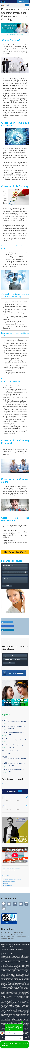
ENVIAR (7, 585)
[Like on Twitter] (14, 800)
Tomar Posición (5, 872)
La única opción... (6, 877)
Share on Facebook (9, 626)
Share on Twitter (8, 622)
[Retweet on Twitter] (10, 800)
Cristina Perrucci (5, 784)
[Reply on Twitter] (7, 800)
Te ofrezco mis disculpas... (7, 885)
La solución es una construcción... (9, 881)
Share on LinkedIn (8, 630)
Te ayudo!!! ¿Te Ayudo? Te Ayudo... (9, 870)
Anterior (4, 829)
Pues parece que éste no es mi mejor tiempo (11, 868)
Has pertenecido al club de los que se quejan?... (12, 879)
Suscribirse (9, 663)
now (10, 797)
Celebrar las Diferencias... (7, 876)
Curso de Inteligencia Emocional (17, 721)
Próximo (25, 829)
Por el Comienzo (5, 874)
